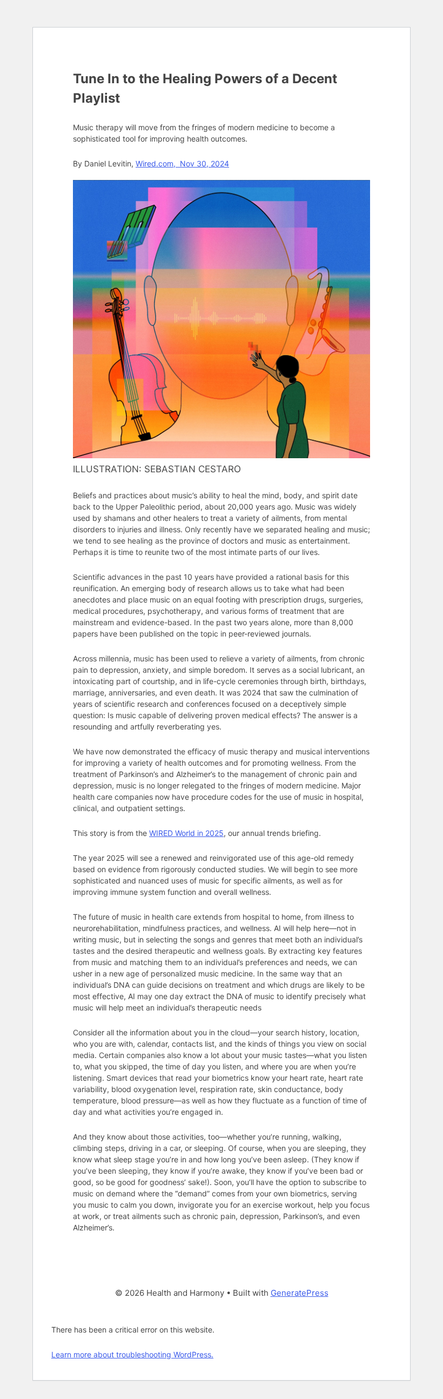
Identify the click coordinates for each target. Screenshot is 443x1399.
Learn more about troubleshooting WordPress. (132, 1354)
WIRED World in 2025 (186, 833)
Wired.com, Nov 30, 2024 (182, 163)
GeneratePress (299, 1293)
